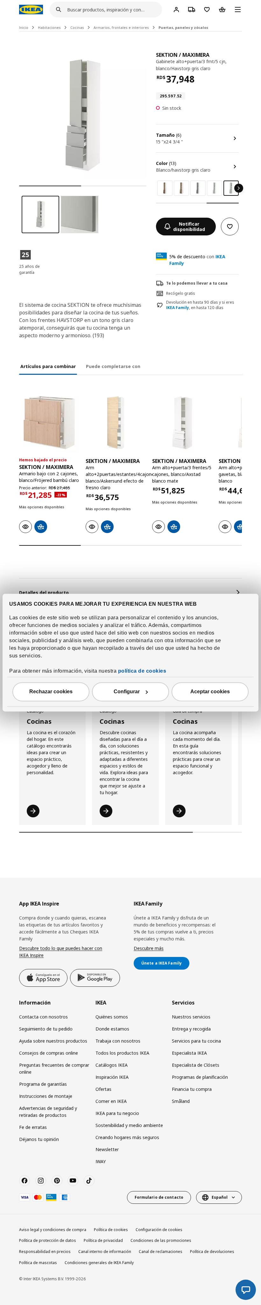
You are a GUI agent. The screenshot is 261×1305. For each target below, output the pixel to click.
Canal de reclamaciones (160, 1251)
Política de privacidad (103, 1240)
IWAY (100, 1161)
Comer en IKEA (111, 1101)
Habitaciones (49, 27)
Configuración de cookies (159, 1229)
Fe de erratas (33, 1127)
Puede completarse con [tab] (113, 366)
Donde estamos (112, 1029)
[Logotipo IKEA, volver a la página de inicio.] (31, 9)
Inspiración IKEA (112, 1077)
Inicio (23, 27)
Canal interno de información (104, 1251)
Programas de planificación (200, 1077)
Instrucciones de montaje (45, 1096)
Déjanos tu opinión (39, 1139)
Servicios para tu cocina (196, 1041)
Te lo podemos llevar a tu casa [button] (197, 283)
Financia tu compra (192, 1089)
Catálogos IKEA (111, 1065)
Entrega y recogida (191, 1029)
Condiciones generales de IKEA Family (99, 1262)
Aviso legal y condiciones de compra (52, 1229)
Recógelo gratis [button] (180, 293)
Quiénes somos (111, 1017)
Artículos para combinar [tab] (48, 366)
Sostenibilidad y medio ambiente (129, 1125)
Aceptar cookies (210, 691)
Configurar (127, 691)
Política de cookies (111, 1229)
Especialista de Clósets (195, 1065)
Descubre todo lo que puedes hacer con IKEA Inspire (60, 951)
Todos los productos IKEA (122, 1053)
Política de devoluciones (212, 1251)
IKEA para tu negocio (117, 1113)
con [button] (197, 260)
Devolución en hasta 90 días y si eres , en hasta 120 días (200, 305)
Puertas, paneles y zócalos (183, 27)
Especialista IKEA (189, 1053)
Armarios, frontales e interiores (121, 27)
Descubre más (149, 948)
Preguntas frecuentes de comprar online (54, 1068)
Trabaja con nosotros (117, 1041)
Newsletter (107, 1149)
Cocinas (77, 27)
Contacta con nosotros (43, 1017)
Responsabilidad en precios (45, 1251)
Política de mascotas (38, 1262)
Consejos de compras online (48, 1053)
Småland (181, 1101)
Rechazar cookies (51, 691)
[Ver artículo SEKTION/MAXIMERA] (49, 423)
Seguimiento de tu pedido (46, 1029)
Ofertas (103, 1089)
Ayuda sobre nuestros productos (53, 1041)
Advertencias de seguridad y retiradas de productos (48, 1111)
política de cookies (142, 671)
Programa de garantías (43, 1084)
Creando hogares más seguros (127, 1137)
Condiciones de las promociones (160, 1240)
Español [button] (220, 1197)
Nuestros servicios (191, 1017)
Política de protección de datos (47, 1240)
